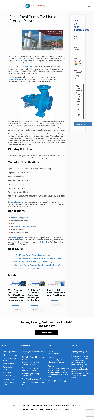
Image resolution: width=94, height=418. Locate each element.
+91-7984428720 (54, 354)
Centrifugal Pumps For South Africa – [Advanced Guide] (32, 262)
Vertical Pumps (8, 379)
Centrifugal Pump (14, 56)
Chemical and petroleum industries (24, 227)
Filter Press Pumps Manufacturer (34, 379)
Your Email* (76, 49)
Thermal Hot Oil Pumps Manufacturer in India (30, 364)
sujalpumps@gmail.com (56, 360)
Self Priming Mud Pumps (9, 359)
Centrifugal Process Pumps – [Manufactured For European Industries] (37, 258)
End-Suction (17, 169)
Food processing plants (19, 218)
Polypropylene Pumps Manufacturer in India (30, 369)
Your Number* (77, 61)
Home (25, 409)
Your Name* (76, 37)
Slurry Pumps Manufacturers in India (33, 383)
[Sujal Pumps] (35, 5)
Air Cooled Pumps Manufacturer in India (33, 358)
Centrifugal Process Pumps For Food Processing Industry (32, 255)
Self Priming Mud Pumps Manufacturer (31, 375)
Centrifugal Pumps (10, 352)
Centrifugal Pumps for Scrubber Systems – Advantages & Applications (36, 295)
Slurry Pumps (8, 372)
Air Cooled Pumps (9, 376)
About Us (57, 409)
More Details (46, 333)
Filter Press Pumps (10, 355)
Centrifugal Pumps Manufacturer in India (34, 353)
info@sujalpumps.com (56, 362)
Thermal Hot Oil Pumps (8, 384)
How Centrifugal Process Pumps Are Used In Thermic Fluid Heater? (36, 265)
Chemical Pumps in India (31, 388)
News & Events (45, 409)
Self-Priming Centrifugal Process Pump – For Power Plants (33, 268)
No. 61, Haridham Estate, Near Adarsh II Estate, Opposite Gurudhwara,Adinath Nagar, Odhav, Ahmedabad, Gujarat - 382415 (58, 372)
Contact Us (68, 409)
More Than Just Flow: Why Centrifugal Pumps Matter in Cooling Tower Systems (17, 295)
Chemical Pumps (9, 364)
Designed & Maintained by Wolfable (68, 405)
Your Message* (77, 71)
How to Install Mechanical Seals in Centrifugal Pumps (56, 292)
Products (34, 409)
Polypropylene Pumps (8, 368)
